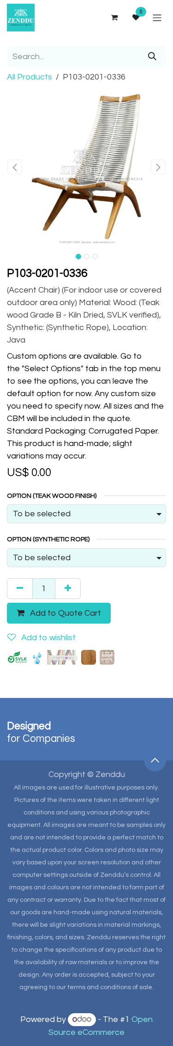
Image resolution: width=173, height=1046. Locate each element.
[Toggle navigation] (157, 17)
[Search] (152, 56)
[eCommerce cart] (114, 17)
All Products (29, 77)
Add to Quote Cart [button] (64, 613)
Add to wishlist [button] (47, 637)
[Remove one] (20, 588)
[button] (15, 166)
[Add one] (68, 588)
